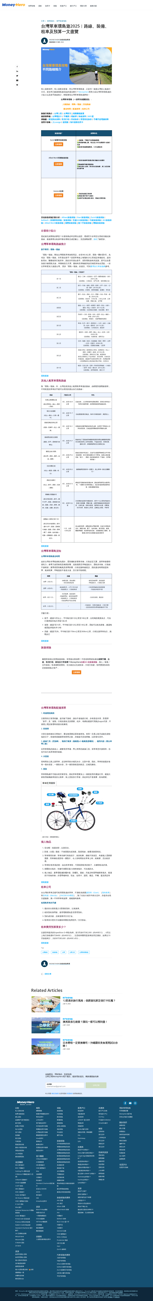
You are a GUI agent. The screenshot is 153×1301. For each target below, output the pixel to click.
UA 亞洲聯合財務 (20, 1233)
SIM (37, 1198)
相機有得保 (60, 1180)
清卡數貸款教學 (20, 1263)
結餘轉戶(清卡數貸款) (22, 1120)
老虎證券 (81, 1117)
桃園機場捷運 (78, 113)
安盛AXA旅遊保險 (80, 220)
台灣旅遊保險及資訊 (63, 1150)
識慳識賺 (101, 1158)
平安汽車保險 (61, 1276)
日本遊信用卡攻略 (42, 1126)
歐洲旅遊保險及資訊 (63, 1156)
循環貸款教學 (19, 1266)
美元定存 (101, 1141)
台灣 (63, 952)
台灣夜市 (67, 113)
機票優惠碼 (39, 1231)
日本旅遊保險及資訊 (63, 1144)
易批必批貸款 (19, 1150)
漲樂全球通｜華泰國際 (85, 1132)
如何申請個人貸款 (21, 1254)
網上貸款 (18, 1117)
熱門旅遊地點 (62, 21)
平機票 (66, 116)
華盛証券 (81, 1123)
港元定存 (101, 1134)
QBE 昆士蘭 (61, 1243)
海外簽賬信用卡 (76, 122)
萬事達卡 (39, 1141)
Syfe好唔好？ (82, 1183)
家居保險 (60, 1117)
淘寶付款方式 (40, 1213)
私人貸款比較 (19, 1111)
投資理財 (101, 1164)
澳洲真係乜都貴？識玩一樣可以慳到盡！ (85, 1021)
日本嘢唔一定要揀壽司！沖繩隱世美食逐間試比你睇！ (90, 1044)
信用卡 (47, 6)
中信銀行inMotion (105, 1120)
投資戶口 (63, 6)
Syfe (79, 1141)
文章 (42, 21)
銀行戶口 (73, 6)
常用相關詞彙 (123, 1111)
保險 (55, 6)
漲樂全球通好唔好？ (84, 1167)
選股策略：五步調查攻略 (86, 1213)
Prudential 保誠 (62, 1240)
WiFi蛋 (91, 116)
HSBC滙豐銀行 (41, 1168)
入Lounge (56, 122)
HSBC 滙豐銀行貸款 (21, 1201)
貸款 (40, 6)
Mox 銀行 (18, 1207)
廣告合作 (122, 1147)
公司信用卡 (39, 1120)
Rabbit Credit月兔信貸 (22, 1225)
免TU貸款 (18, 1132)
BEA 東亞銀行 (19, 1165)
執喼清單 (82, 116)
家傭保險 (60, 1120)
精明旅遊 (50, 21)
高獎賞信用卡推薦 (42, 1147)
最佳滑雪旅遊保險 (63, 1189)
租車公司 (86, 109)
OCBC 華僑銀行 (20, 1216)
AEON (38, 1192)
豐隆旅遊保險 (98, 223)
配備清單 (76, 109)
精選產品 (122, 1131)
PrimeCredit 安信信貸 (22, 1219)
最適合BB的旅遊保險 (63, 1192)
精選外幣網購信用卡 (42, 1114)
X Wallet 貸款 (19, 1243)
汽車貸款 (18, 1141)
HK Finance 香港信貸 (22, 1198)
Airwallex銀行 (103, 1123)
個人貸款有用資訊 (21, 1260)
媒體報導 (122, 1159)
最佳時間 (67, 109)
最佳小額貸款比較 (21, 1147)
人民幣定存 (102, 1138)
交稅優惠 (39, 1225)
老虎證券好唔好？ (83, 1161)
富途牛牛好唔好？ (83, 1150)
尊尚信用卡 (39, 1117)
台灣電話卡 (57, 116)
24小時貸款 (19, 1154)
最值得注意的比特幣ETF (85, 1210)
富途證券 (81, 1111)
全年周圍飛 (60, 1171)
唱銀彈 (74, 116)
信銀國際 (39, 1174)
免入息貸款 (19, 1129)
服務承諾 (122, 1125)
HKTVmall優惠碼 (41, 1222)
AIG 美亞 (60, 1203)
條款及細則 (123, 1141)
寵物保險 (60, 1123)
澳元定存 (101, 1147)
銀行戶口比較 (103, 1111)
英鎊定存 (101, 1144)
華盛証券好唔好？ (83, 1164)
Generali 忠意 (61, 1231)
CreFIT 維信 (19, 1186)
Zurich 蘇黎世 (61, 1249)
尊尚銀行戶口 (103, 1114)
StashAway (81, 1138)
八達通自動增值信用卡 (43, 1239)
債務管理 (101, 1161)
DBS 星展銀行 (19, 1189)
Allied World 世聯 (63, 1210)
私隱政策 (122, 1153)
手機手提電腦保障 (101, 119)
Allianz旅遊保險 (68, 217)
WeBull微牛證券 (83, 1129)
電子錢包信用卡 (41, 1123)
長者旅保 (75, 119)
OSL (79, 1135)
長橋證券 (81, 1126)
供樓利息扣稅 (19, 1275)
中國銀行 (60, 1216)
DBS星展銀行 (40, 1165)
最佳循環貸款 (19, 1157)
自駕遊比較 (60, 1177)
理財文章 (83, 6)
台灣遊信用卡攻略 (42, 1132)
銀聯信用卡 (39, 1144)
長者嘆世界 (60, 1165)
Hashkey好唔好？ (83, 1180)
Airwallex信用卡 (41, 1201)
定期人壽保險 (61, 1126)
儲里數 (65, 122)
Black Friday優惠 (41, 1210)
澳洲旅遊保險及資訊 (63, 1162)
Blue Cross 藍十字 (63, 1222)
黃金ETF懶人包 (82, 1206)
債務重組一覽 (19, 1272)
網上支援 (122, 1128)
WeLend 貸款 (19, 1240)
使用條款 (110, 1297)
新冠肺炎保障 (54, 119)
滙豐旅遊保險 (70, 223)
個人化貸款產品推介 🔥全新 (24, 1269)
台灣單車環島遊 (84, 952)
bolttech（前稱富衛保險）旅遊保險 (56, 220)
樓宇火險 (60, 1135)
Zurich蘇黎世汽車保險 (64, 1270)
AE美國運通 (40, 1162)
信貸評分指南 (123, 1167)
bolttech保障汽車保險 (64, 1267)
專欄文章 (101, 1180)
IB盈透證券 (81, 1114)
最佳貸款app (19, 1279)
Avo (58, 1213)
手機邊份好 (60, 1174)
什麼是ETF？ (82, 1200)
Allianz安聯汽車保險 (63, 1264)
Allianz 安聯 (61, 1206)
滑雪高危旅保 (86, 119)
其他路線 (87, 104)
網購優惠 (39, 1111)
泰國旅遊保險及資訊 (63, 1147)
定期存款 (101, 1131)
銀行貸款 (18, 1123)
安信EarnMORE (41, 1189)
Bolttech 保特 (61, 1219)
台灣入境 (58, 113)
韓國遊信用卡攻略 (42, 1129)
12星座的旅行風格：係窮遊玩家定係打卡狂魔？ (89, 1000)
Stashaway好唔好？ (84, 1177)
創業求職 (101, 1176)
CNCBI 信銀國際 (20, 1183)
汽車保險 (60, 1114)
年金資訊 (60, 1132)
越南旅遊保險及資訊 (63, 1159)
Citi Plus (101, 1117)
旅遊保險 (54, 952)
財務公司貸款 (19, 1126)
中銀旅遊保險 (95, 220)
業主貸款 (18, 1138)
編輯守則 (122, 1144)
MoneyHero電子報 (125, 1114)
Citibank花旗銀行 (42, 1159)
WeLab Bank (19, 1236)
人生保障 (101, 1170)
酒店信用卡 (39, 1150)
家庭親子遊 (60, 1168)
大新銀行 (39, 1177)
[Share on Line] (17, 85)
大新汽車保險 (61, 1258)
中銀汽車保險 (61, 1261)
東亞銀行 (39, 1195)
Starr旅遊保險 (83, 217)
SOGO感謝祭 (40, 1219)
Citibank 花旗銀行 (21, 1180)
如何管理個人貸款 (21, 1257)
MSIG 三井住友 (62, 1237)
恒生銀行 (39, 1180)
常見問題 (122, 1138)
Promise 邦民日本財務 (22, 1222)
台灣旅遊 (44, 952)
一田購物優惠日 (41, 1216)
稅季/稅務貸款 (20, 1114)
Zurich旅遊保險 (97, 217)
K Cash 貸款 (19, 1204)
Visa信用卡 (39, 1138)
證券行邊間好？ (83, 1194)
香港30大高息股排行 (84, 1203)
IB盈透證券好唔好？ (84, 1170)
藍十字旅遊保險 (84, 223)
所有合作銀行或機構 (125, 1117)
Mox (37, 1171)
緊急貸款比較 (19, 1144)
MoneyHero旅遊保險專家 (59, 40)
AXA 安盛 (60, 1200)
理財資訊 (101, 1155)
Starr (58, 1246)
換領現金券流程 (124, 1134)
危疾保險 (60, 1129)
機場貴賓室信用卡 (42, 1135)
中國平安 (60, 1225)
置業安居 (101, 1167)
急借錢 (17, 1135)
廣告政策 (122, 1150)
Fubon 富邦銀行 (20, 1195)
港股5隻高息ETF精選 (84, 1197)
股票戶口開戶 (82, 1191)
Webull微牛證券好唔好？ (86, 1153)
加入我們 (122, 1156)
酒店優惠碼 (39, 1228)
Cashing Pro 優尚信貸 (22, 1171)
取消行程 (65, 119)
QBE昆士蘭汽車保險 (63, 1273)
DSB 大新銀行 (19, 1192)
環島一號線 (76, 104)
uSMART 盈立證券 (84, 1120)
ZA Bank (18, 1246)
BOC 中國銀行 (20, 1168)
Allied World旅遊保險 (54, 223)
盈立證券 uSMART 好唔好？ (87, 1174)
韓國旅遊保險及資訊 (63, 1153)
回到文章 (48, 974)
